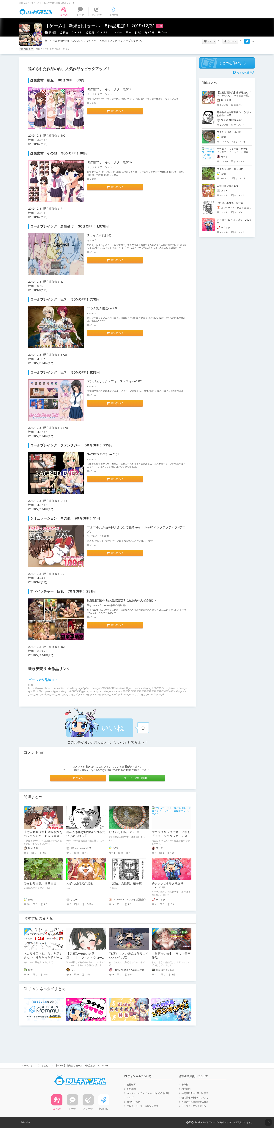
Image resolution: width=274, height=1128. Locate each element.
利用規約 (131, 1088)
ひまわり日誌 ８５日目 (40, 883)
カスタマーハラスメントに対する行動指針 (148, 1093)
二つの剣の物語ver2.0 (102, 308)
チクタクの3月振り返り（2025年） (167, 885)
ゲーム (163, 32)
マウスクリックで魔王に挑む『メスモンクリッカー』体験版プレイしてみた (171, 836)
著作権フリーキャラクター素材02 (110, 162)
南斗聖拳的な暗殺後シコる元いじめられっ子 (85, 834)
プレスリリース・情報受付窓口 (142, 1106)
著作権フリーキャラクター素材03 (110, 89)
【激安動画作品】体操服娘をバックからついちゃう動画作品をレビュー (43, 836)
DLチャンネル (35, 11)
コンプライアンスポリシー (195, 1106)
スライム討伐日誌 (99, 235)
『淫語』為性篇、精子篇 (125, 883)
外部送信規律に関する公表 (195, 1101)
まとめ (45, 1065)
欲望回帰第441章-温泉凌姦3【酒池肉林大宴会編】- (121, 600)
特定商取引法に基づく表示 (195, 1093)
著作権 (185, 1084)
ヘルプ (130, 1097)
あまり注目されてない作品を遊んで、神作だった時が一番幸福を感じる (43, 957)
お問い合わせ (133, 1101)
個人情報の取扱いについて (195, 1097)
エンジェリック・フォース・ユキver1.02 (114, 381)
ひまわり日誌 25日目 (124, 832)
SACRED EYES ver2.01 (103, 454)
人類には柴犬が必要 (79, 883)
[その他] (252, 41)
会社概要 (131, 1084)
